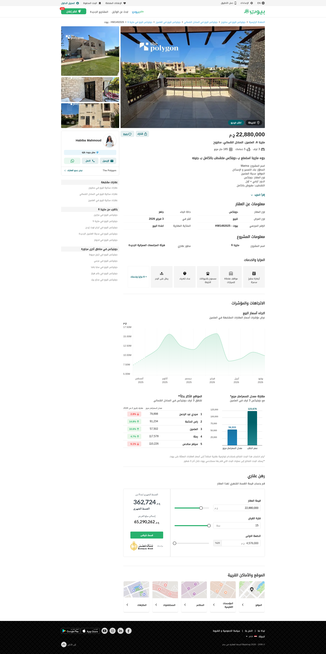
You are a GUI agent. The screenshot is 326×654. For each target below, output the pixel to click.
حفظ (125, 134)
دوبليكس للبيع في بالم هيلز (104, 274)
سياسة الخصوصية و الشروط (226, 631)
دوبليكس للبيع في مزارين (105, 215)
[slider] (201, 508)
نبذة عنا (261, 631)
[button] (70, 122)
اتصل (88, 161)
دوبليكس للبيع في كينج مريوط (103, 255)
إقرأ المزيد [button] (259, 195)
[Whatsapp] (72, 161)
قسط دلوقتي (146, 535)
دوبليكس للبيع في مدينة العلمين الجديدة (98, 234)
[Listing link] (194, 242)
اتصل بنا (249, 631)
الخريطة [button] (252, 122)
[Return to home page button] (254, 12)
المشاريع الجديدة (99, 12)
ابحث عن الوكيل (120, 12)
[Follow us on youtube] (104, 633)
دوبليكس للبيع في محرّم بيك (104, 280)
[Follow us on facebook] (128, 633)
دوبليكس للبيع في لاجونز (105, 240)
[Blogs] (138, 11)
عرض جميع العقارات (75, 170)
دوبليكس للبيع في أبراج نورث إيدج (101, 228)
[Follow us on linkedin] (120, 633)
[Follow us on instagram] (112, 633)
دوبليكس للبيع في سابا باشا (104, 267)
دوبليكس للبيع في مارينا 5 (105, 221)
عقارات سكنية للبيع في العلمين (102, 201)
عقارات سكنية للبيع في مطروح (103, 188)
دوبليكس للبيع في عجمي (105, 261)
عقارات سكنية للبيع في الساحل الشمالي (98, 194)
